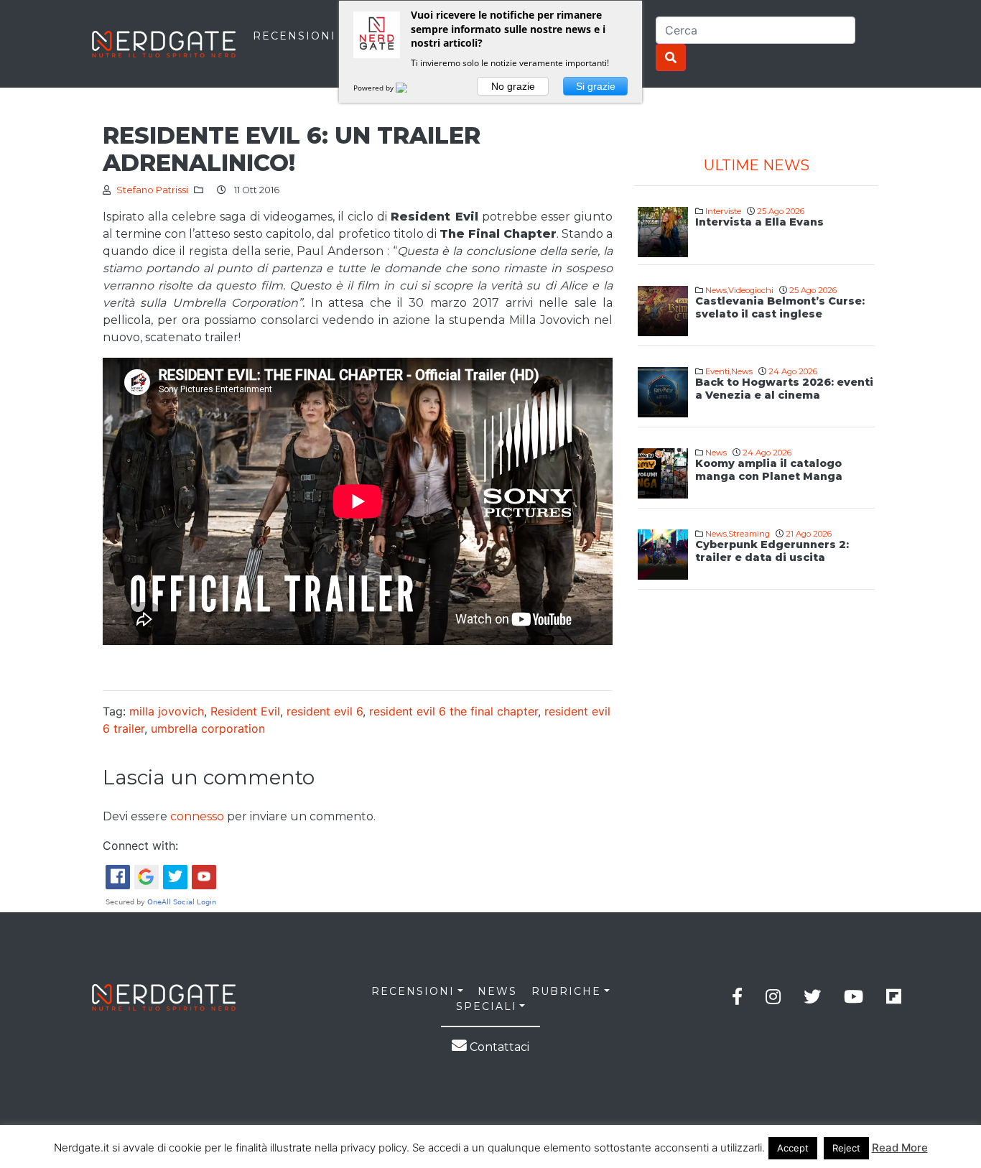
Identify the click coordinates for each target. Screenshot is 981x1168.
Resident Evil (245, 711)
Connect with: (140, 845)
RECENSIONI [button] (413, 991)
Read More (900, 1147)
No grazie (513, 86)
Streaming (749, 534)
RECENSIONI (294, 35)
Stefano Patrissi (152, 190)
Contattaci (498, 1047)
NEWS (497, 991)
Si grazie (595, 86)
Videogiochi (750, 290)
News (716, 290)
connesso (197, 816)
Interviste (723, 211)
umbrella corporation (208, 728)
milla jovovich (166, 711)
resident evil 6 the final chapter (453, 711)
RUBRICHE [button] (566, 991)
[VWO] (410, 88)
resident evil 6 (325, 711)
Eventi (717, 371)
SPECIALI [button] (486, 1006)
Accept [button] (793, 1148)
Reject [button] (846, 1148)
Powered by (374, 88)
